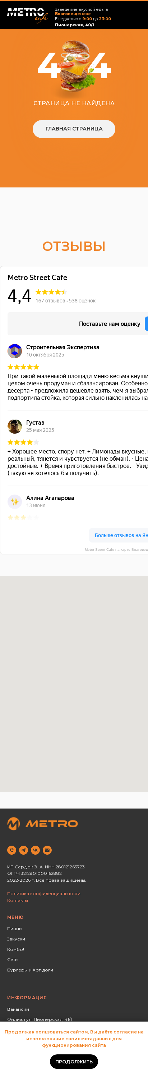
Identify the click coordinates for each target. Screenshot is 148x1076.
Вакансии (18, 1009)
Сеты (12, 959)
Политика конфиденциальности (43, 893)
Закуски (16, 939)
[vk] (35, 850)
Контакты (17, 900)
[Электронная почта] (47, 850)
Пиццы (14, 928)
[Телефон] (11, 850)
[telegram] (23, 850)
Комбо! (15, 949)
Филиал (16, 1019)
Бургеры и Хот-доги (30, 970)
